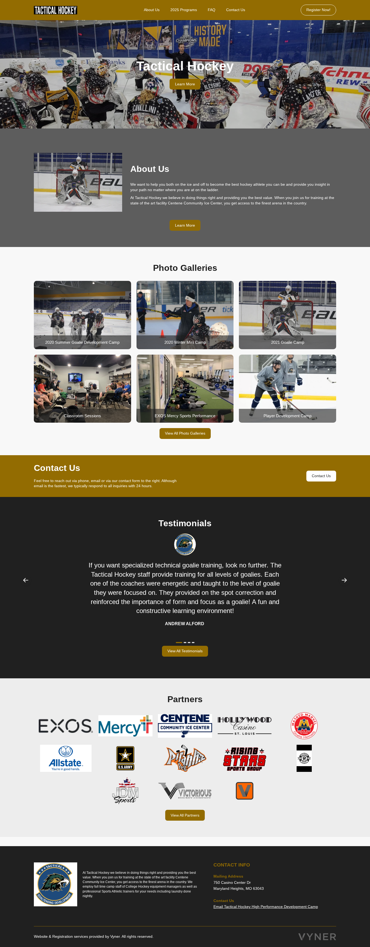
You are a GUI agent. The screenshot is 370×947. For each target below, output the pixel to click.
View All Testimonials (185, 651)
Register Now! (318, 10)
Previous (25, 580)
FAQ (211, 10)
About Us (152, 10)
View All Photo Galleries (185, 433)
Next (344, 580)
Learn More (185, 84)
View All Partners (185, 815)
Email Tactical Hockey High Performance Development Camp (265, 906)
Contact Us (235, 10)
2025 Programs (183, 10)
